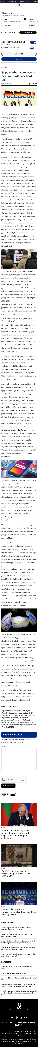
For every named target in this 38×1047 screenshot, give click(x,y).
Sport (31, 19)
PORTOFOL (32, 1031)
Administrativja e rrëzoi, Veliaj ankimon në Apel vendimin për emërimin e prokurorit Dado (18, 942)
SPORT (16, 1033)
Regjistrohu (28, 32)
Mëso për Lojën (10, 32)
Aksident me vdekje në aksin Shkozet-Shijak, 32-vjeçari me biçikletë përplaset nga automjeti (18, 985)
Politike (5, 19)
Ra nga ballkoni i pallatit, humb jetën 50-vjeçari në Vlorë (19, 979)
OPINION (25, 1031)
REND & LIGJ (18, 1031)
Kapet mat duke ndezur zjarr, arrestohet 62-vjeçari (16, 967)
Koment (4, 746)
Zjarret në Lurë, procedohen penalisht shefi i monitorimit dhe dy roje (17, 935)
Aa (32, 111)
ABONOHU (19, 54)
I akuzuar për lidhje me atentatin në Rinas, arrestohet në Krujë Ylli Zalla (16, 929)
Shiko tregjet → (9, 25)
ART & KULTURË (23, 1033)
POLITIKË (10, 1031)
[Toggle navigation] (2, 5)
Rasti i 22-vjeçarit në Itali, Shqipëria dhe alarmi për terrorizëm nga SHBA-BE (18, 948)
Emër (3, 773)
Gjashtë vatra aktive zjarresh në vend (14, 973)
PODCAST (19, 1035)
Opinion (4, 68)
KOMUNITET (5, 1033)
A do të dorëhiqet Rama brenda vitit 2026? (13, 21)
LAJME (5, 1031)
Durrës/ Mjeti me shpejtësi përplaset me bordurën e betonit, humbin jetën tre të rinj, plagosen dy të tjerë (19, 993)
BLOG (11, 1033)
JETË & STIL (32, 1033)
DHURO (19, 59)
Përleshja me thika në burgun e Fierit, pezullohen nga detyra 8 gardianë (18, 955)
